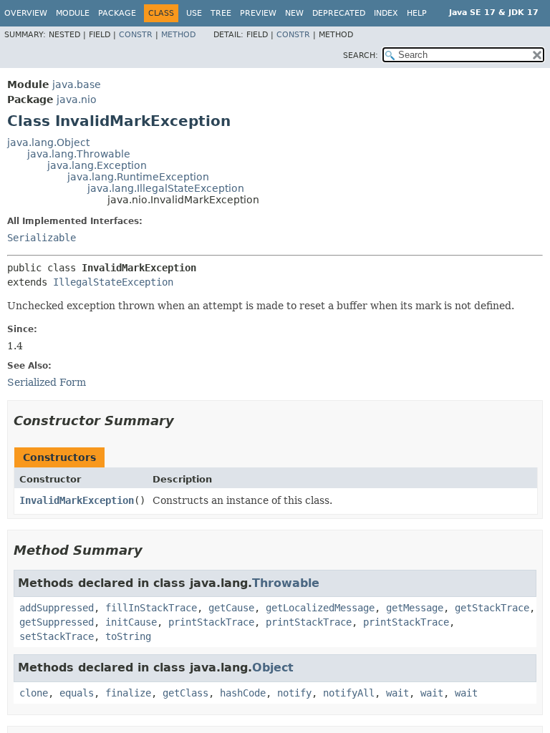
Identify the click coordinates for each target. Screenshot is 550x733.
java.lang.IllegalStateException (165, 188)
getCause (231, 607)
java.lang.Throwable (78, 154)
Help (417, 13)
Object (273, 667)
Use (194, 13)
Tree (221, 13)
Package (117, 13)
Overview (25, 13)
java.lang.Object (48, 142)
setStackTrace (56, 636)
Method (178, 34)
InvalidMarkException (76, 500)
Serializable (41, 237)
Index (386, 13)
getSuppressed (56, 622)
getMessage (414, 607)
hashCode (243, 693)
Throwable (285, 583)
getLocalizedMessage (320, 607)
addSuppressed (56, 607)
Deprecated (338, 13)
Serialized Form (46, 382)
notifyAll (349, 693)
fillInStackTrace (151, 607)
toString (128, 636)
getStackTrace (492, 607)
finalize (128, 693)
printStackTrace (211, 622)
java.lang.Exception (97, 165)
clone (33, 693)
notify (294, 693)
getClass (185, 693)
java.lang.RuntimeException (138, 177)
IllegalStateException (113, 282)
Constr (136, 34)
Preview (258, 13)
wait (397, 693)
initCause (131, 622)
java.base (76, 84)
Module (73, 13)
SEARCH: (360, 55)
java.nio (77, 99)
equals (76, 693)
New (294, 13)
